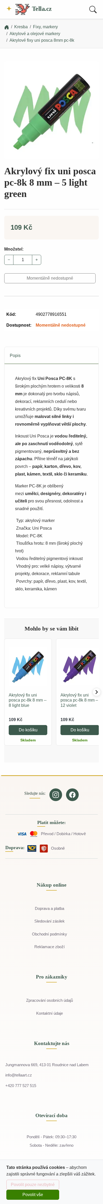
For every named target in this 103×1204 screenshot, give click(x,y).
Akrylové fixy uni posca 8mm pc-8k (42, 40)
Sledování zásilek (49, 921)
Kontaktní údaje (49, 1013)
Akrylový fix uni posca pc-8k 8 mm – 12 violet (79, 700)
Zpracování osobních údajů (49, 1000)
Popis (15, 355)
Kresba (21, 27)
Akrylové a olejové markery (35, 33)
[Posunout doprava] (96, 692)
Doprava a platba (49, 908)
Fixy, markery (45, 27)
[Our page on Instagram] (55, 794)
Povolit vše (32, 1194)
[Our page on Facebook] (72, 794)
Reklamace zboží (49, 946)
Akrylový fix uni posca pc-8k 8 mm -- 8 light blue (27, 700)
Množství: (14, 249)
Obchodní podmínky (49, 934)
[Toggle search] (93, 9)
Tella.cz (41, 8)
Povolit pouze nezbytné (33, 1184)
